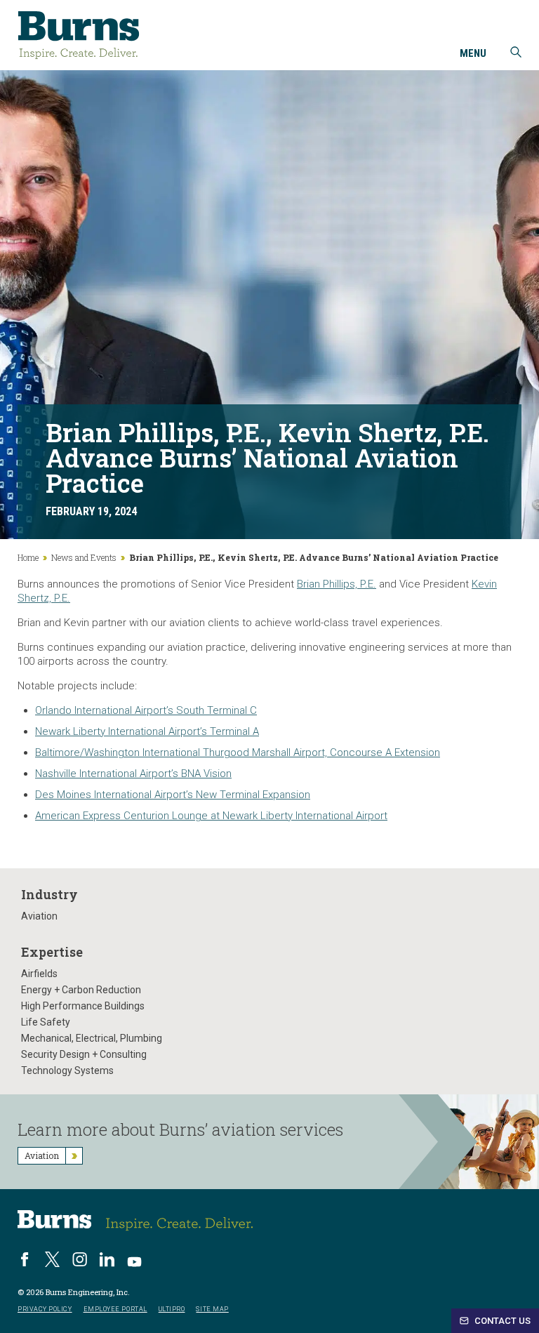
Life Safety (45, 1022)
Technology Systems (67, 1070)
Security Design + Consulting (84, 1054)
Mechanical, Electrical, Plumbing (91, 1038)
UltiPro (172, 1309)
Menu (473, 54)
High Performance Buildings (83, 1006)
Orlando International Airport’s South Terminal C (146, 710)
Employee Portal (115, 1309)
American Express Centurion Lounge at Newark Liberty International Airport (211, 815)
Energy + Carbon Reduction (81, 989)
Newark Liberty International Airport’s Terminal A (147, 731)
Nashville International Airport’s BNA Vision (133, 773)
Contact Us (501, 1320)
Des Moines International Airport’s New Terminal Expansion (172, 794)
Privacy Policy (45, 1309)
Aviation (39, 916)
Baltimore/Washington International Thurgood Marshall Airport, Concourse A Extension (237, 752)
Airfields (39, 973)
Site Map (212, 1309)
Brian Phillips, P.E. (336, 584)
